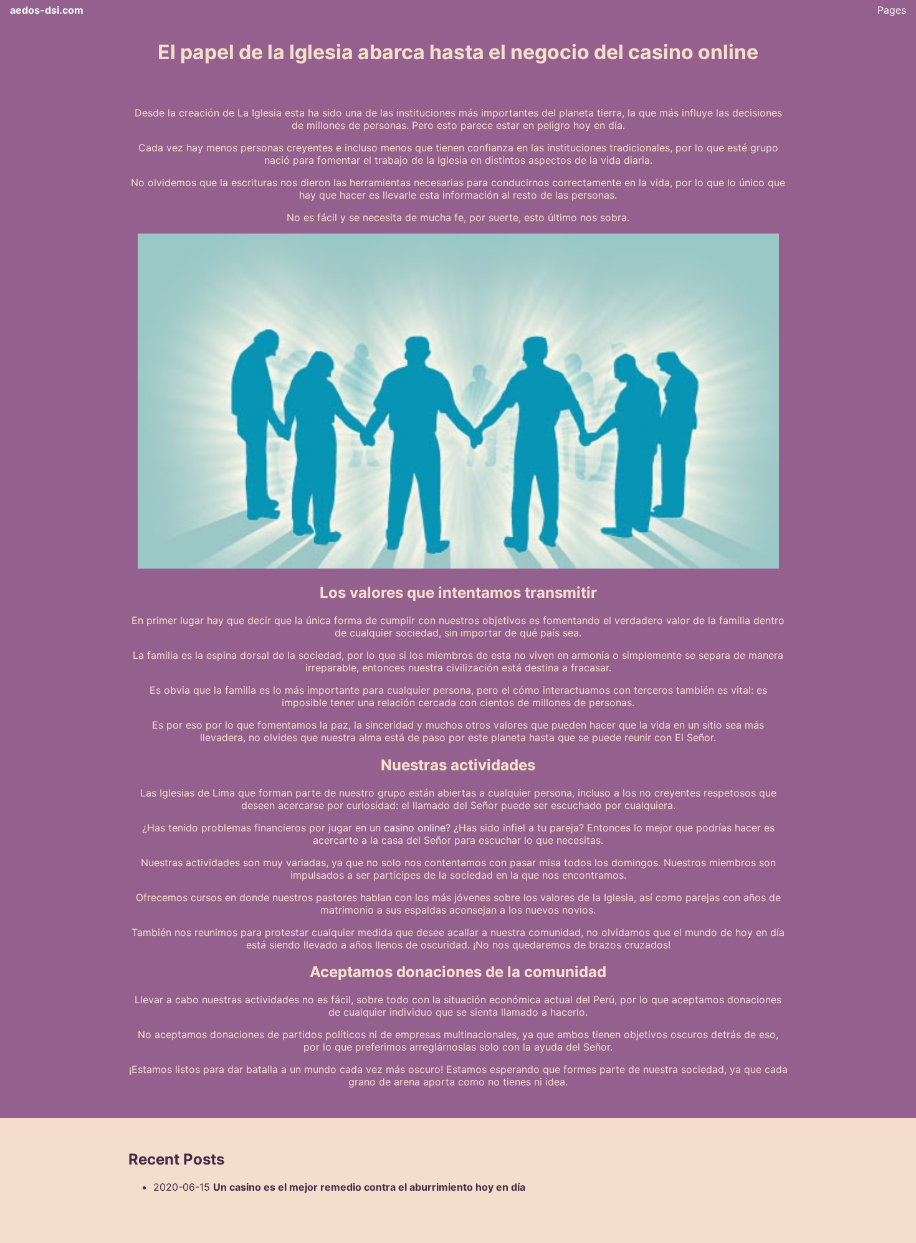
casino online (415, 827)
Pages (891, 10)
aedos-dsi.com (46, 10)
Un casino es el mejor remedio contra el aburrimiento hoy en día (369, 1187)
